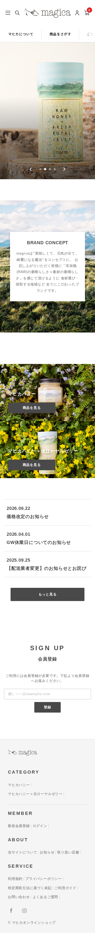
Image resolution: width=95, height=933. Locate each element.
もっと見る (48, 594)
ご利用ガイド (65, 888)
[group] (47, 110)
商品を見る (32, 408)
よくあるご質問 (45, 897)
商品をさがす (60, 33)
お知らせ (47, 852)
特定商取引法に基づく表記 (30, 888)
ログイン (40, 826)
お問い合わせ (19, 897)
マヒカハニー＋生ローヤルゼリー (35, 794)
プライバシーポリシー (43, 879)
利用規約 (15, 879)
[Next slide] (64, 169)
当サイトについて (22, 852)
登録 (47, 707)
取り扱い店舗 (68, 852)
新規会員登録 (19, 826)
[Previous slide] (30, 169)
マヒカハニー (19, 785)
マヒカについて (21, 33)
